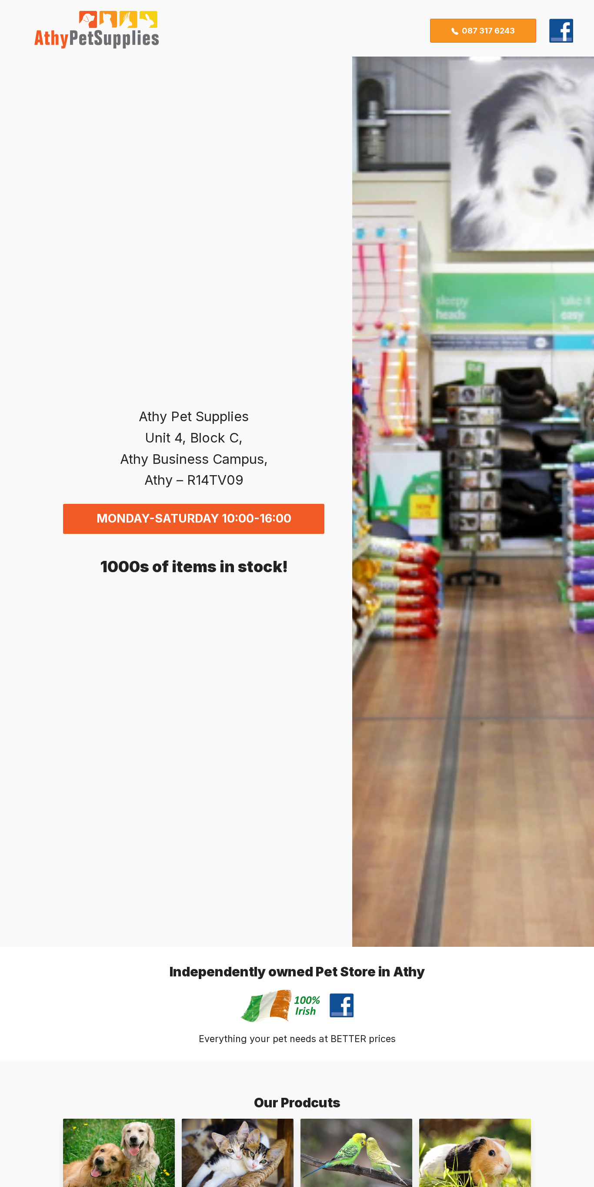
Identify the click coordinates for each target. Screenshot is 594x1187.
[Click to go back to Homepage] (90, 30)
